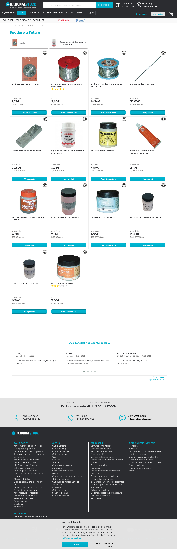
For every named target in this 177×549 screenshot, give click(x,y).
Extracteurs (57, 487)
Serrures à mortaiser (101, 446)
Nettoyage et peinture (24, 448)
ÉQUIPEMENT (9, 12)
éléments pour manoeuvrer (27, 490)
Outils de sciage (60, 454)
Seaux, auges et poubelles (26, 459)
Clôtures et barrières (100, 495)
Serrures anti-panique (101, 451)
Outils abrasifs (59, 446)
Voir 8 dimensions (69, 113)
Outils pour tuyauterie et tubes (67, 476)
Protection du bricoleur (25, 495)
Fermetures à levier (100, 465)
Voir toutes (158, 377)
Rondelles (133, 446)
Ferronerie (96, 498)
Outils (22, 25)
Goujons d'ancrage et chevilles (143, 457)
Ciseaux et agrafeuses (62, 471)
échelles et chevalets (24, 468)
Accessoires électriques (25, 462)
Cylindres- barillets (100, 490)
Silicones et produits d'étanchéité (145, 451)
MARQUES (89, 12)
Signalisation (20, 501)
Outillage (18, 504)
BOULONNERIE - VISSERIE (55, 12)
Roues (17, 484)
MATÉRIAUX (76, 12)
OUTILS (21, 12)
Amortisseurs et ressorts (26, 493)
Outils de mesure (60, 490)
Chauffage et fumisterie (25, 471)
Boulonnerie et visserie (140, 468)
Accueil (13, 25)
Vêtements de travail (24, 498)
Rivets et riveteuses (138, 454)
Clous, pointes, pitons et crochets (145, 462)
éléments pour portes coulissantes (107, 482)
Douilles (56, 459)
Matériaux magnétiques (25, 465)
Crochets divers (136, 465)
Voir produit (148, 113)
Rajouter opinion (156, 379)
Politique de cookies (71, 538)
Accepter (75, 544)
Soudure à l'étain (60, 493)
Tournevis (57, 462)
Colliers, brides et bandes (141, 459)
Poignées (95, 468)
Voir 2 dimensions (29, 113)
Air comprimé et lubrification (28, 446)
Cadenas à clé (97, 454)
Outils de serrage (60, 479)
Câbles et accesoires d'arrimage (29, 487)
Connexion (158, 14)
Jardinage (19, 457)
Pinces (55, 473)
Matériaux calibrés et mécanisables (31, 516)
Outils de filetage (60, 451)
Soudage (18, 506)
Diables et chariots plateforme (28, 482)
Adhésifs (133, 448)
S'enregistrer (141, 14)
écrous (132, 471)
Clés (54, 457)
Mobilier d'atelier (22, 479)
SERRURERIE (34, 12)
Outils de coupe (59, 448)
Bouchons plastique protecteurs (106, 493)
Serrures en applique (101, 448)
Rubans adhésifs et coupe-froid (29, 451)
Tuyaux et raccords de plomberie (30, 454)
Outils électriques (60, 495)
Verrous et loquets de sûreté (104, 457)
